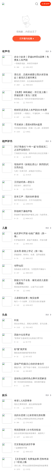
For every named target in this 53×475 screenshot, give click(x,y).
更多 (47, 51)
